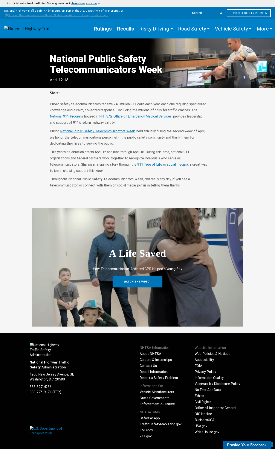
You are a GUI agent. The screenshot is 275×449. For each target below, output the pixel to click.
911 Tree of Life (149, 164)
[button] (156, 28)
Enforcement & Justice (157, 404)
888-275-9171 (41, 392)
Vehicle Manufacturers (157, 392)
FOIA (198, 366)
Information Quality (209, 378)
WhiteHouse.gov (207, 432)
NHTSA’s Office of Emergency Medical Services (135, 116)
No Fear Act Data (208, 390)
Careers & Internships (156, 360)
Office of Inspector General (215, 408)
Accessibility (204, 360)
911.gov (146, 436)
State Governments (155, 398)
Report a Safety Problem (249, 13)
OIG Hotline (203, 414)
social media (176, 164)
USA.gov (201, 426)
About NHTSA (150, 354)
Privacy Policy (205, 372)
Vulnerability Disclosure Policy (217, 384)
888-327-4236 (41, 387)
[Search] (221, 13)
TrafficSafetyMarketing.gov (161, 424)
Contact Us (148, 366)
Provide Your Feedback (246, 444)
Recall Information (154, 372)
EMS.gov (146, 430)
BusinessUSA (204, 420)
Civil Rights (203, 402)
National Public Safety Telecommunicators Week (97, 131)
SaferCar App (150, 418)
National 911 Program (66, 116)
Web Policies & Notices (212, 354)
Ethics (199, 396)
